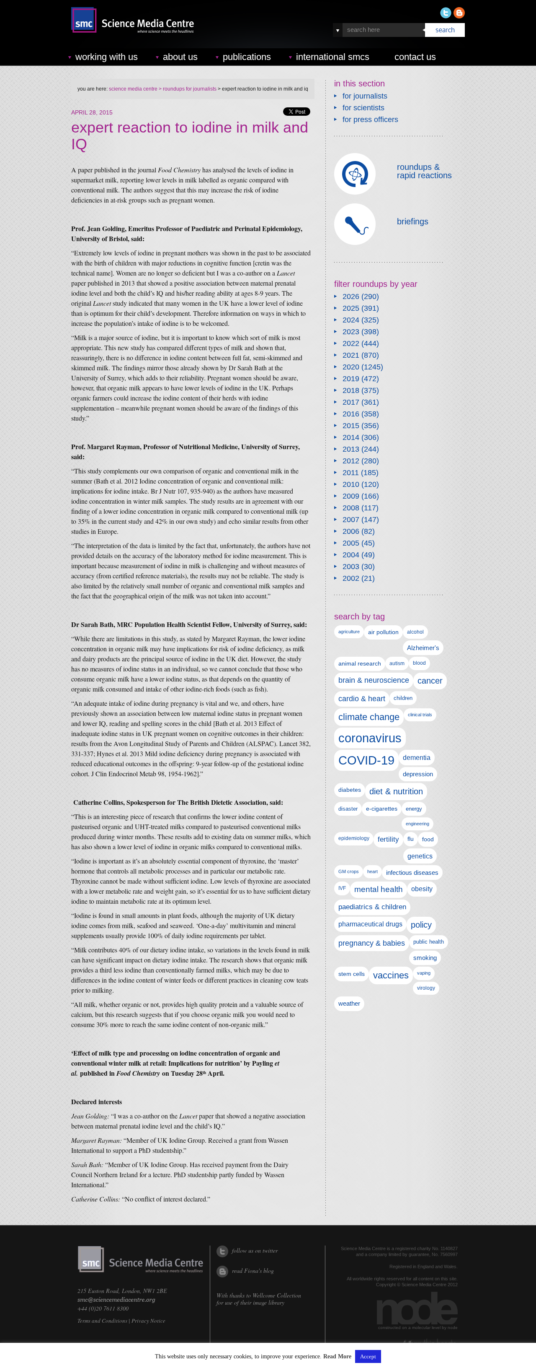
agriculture (349, 631)
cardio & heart (361, 698)
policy (421, 924)
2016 (351, 414)
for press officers (370, 119)
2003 (351, 566)
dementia (416, 757)
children (403, 698)
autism (397, 663)
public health (428, 942)
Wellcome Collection (277, 1295)
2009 (351, 496)
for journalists (365, 96)
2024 (351, 320)
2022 (351, 343)
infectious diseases (412, 872)
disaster (348, 809)
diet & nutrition (396, 791)
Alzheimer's (423, 647)
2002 (351, 578)
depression (418, 774)
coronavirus (370, 738)
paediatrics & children (372, 907)
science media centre (133, 89)
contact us (415, 57)
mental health (378, 889)
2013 (351, 449)
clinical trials (420, 714)
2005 (351, 543)
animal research (359, 664)
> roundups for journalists (186, 89)
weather (349, 1003)
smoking (425, 957)
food (428, 839)
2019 (351, 379)
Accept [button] (368, 1356)
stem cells (351, 973)
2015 (351, 425)
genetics (420, 856)
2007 (351, 519)
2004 (351, 555)
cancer (430, 680)
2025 (351, 308)
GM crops (348, 871)
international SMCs (332, 57)
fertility (388, 839)
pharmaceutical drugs (370, 924)
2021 (351, 355)
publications (247, 57)
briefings (412, 221)
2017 (351, 402)
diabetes (349, 789)
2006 (351, 531)
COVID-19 (366, 760)
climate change (368, 717)
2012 (351, 461)
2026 (351, 296)
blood (419, 663)
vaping (423, 972)
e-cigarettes (381, 808)
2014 (351, 437)
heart (372, 871)
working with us (106, 57)
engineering (417, 823)
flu (410, 839)
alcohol (415, 632)
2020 (351, 367)
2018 (351, 390)
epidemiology (353, 838)
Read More (337, 1357)
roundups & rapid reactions (424, 171)
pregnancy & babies (371, 943)
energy (414, 809)
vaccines (391, 975)
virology (426, 988)
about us (180, 57)
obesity (422, 888)
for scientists (363, 108)
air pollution (383, 632)
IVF (342, 888)
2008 (351, 508)
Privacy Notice (148, 1320)
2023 (351, 332)
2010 (351, 484)
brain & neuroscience (373, 680)
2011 (351, 472)
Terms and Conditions (102, 1320)
